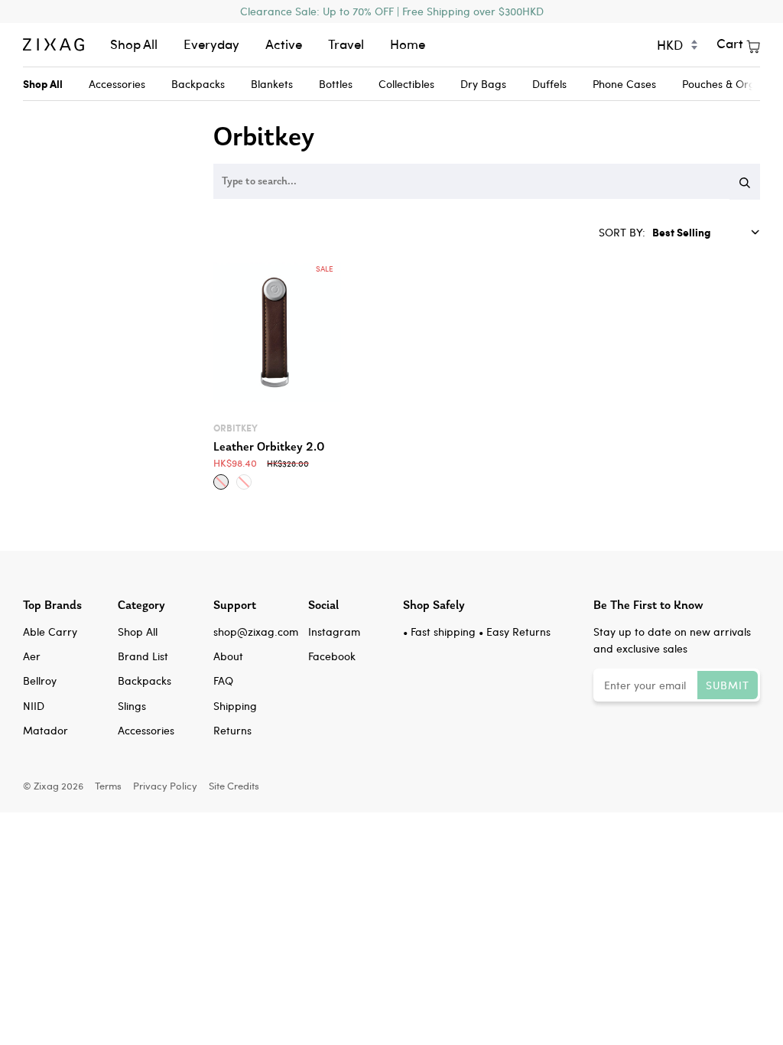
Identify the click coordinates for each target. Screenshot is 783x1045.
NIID (33, 705)
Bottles (336, 84)
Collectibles (406, 84)
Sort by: (623, 232)
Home (407, 44)
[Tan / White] (244, 482)
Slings (132, 705)
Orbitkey (235, 428)
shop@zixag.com (255, 631)
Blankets (272, 84)
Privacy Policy (165, 785)
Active (283, 44)
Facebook (332, 656)
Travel (346, 44)
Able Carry (50, 631)
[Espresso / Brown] (221, 482)
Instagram (334, 631)
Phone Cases (624, 84)
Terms (108, 785)
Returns (232, 730)
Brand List (143, 656)
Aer (32, 656)
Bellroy (40, 680)
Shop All (134, 44)
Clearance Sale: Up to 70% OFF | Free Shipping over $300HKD (392, 11)
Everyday (211, 44)
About (228, 656)
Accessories (117, 84)
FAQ (223, 680)
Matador (45, 730)
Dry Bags (483, 84)
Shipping (235, 705)
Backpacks (198, 84)
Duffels (549, 84)
